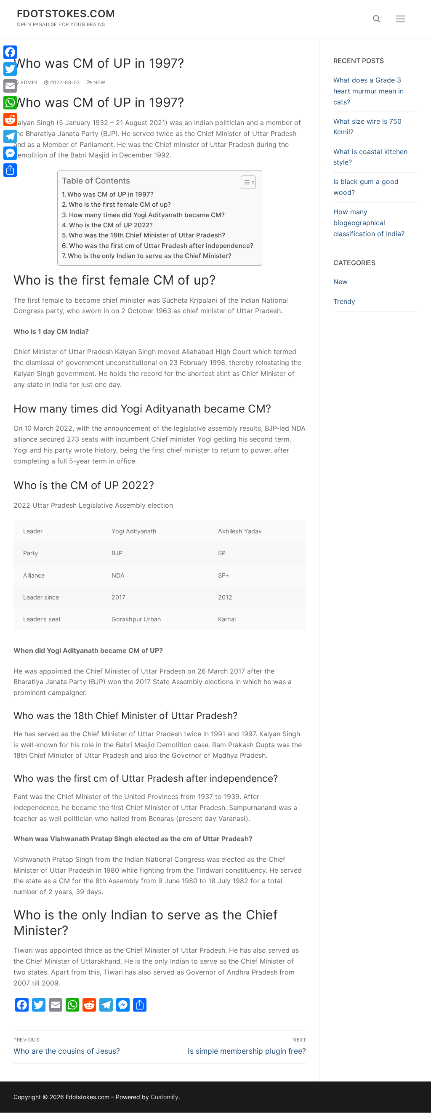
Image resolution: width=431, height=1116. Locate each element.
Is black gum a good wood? (366, 187)
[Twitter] (10, 69)
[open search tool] (376, 19)
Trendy (344, 301)
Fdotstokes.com (66, 14)
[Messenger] (10, 153)
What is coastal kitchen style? (370, 157)
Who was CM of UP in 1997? (110, 194)
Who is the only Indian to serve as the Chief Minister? (149, 256)
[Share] (10, 170)
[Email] (10, 85)
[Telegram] (10, 136)
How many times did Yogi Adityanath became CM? (147, 215)
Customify (164, 1096)
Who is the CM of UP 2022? (111, 225)
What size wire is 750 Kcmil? (367, 126)
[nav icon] (400, 19)
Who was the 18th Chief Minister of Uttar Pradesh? (147, 235)
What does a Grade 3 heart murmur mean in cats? (368, 91)
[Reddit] (10, 119)
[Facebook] (10, 52)
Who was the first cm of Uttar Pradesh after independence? (161, 246)
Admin (28, 82)
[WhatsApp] (10, 102)
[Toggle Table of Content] (243, 182)
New (98, 82)
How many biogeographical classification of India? (368, 223)
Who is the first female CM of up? (120, 204)
